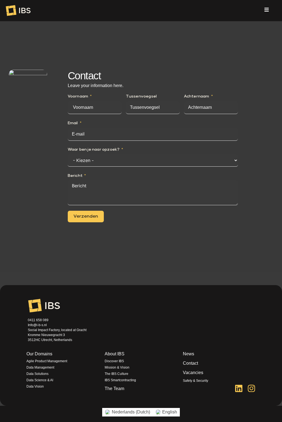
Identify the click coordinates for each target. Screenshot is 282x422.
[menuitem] (127, 412)
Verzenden (86, 216)
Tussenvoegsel (141, 96)
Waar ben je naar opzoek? (94, 150)
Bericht (75, 176)
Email (73, 123)
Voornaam (78, 96)
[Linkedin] (239, 388)
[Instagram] (251, 388)
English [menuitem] (169, 412)
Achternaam (196, 96)
